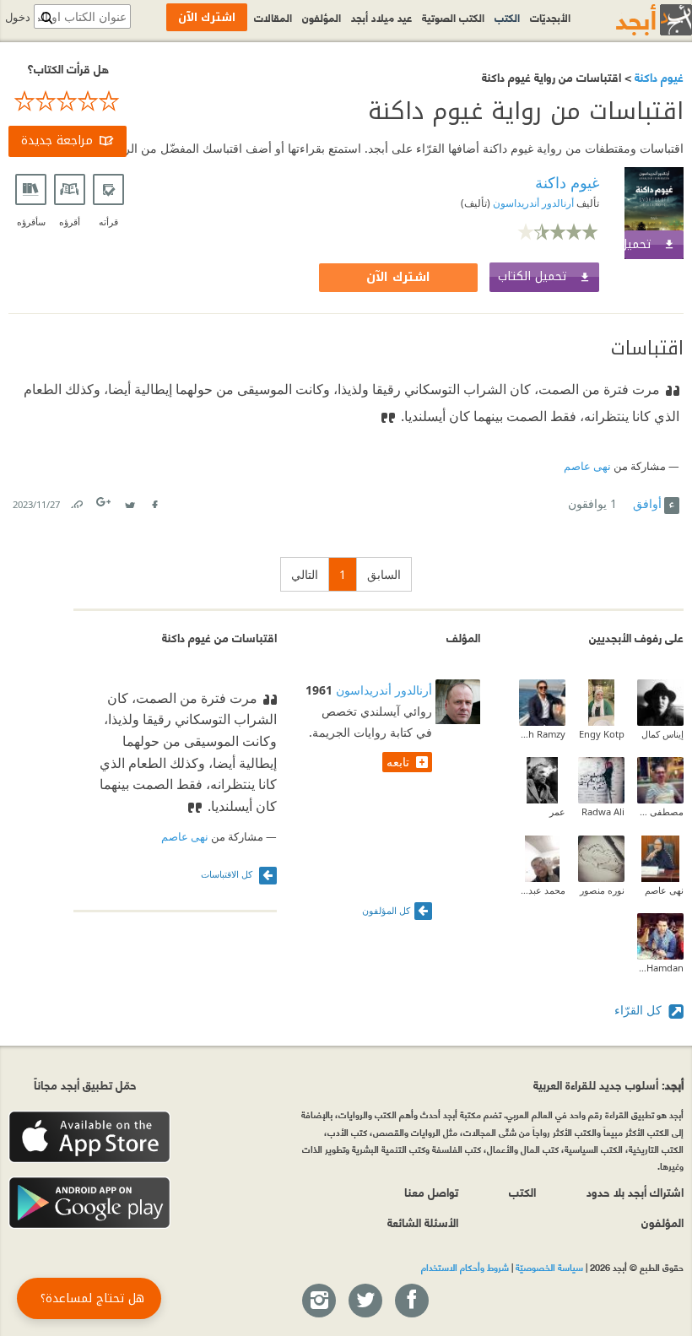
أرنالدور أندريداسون (532, 203)
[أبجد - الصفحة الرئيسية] (633, 19)
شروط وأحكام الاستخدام (465, 1266)
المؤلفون (321, 17)
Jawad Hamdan (660, 967)
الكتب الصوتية (453, 17)
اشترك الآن (398, 277)
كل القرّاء (639, 1010)
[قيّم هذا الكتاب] (67, 101)
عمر (557, 811)
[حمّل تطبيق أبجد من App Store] (89, 1137)
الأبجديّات (550, 17)
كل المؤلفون (386, 910)
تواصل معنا (431, 1191)
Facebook (153, 501)
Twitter (129, 501)
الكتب (507, 17)
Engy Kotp (601, 733)
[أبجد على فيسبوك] (411, 1301)
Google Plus (104, 502)
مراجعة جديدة (57, 140)
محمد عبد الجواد (542, 890)
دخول (17, 17)
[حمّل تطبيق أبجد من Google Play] (89, 1203)
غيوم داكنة (657, 76)
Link (76, 501)
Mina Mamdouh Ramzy (542, 733)
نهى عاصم (587, 466)
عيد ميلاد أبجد (381, 17)
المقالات (273, 17)
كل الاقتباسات (228, 874)
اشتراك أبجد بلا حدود (635, 1191)
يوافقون (592, 503)
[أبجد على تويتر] (364, 1301)
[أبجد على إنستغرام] (318, 1301)
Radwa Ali (602, 811)
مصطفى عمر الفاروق (660, 811)
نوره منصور (602, 890)
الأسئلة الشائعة (422, 1221)
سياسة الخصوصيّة (549, 1266)
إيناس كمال (662, 733)
